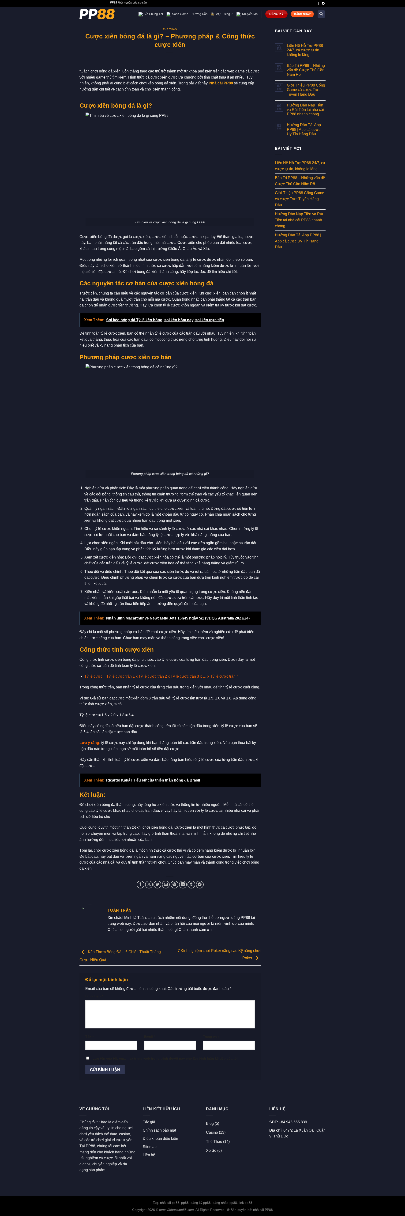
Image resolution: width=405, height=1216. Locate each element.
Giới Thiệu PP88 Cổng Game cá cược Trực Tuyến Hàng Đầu (306, 89)
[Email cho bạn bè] (166, 884)
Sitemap (150, 1147)
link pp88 (245, 1203)
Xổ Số (211, 1150)
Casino (212, 1132)
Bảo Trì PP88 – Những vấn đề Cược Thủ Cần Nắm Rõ (306, 70)
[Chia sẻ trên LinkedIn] (183, 884)
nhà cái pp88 (169, 1203)
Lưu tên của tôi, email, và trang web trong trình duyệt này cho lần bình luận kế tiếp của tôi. (166, 1058)
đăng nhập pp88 (225, 1203)
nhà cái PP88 (263, 1210)
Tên (89, 1037)
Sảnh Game (180, 14)
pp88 (185, 1203)
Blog (227, 14)
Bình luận (94, 996)
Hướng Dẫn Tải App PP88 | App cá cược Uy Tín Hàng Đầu (304, 129)
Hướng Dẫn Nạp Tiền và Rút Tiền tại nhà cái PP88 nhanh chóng (305, 109)
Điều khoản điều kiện (160, 1138)
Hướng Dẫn (199, 14)
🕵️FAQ (216, 14)
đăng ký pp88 (201, 1203)
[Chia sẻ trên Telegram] (200, 884)
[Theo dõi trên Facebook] (318, 3)
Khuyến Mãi (250, 14)
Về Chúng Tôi (153, 14)
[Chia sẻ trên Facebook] (140, 884)
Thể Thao (170, 29)
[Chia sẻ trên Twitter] (157, 884)
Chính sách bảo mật (159, 1130)
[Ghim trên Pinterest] (174, 884)
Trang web (211, 1037)
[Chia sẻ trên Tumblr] (191, 884)
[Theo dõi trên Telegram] (323, 3)
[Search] (321, 14)
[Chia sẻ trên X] (149, 884)
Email (149, 1037)
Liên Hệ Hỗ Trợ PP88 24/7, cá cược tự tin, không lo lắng (305, 50)
